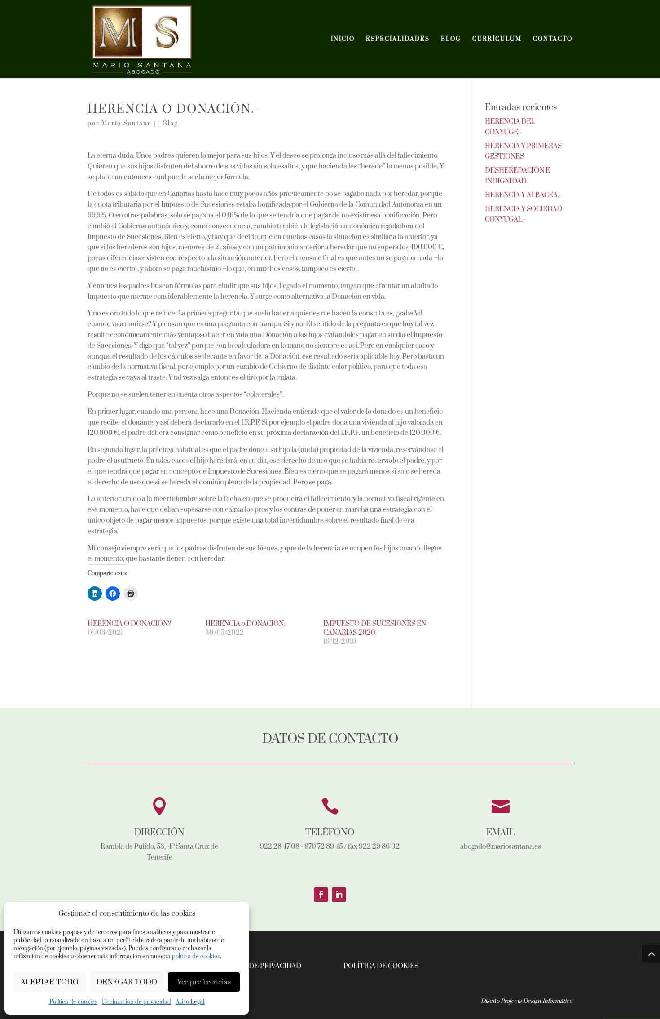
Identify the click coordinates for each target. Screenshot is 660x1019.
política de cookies (196, 956)
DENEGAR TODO (127, 982)
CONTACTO (552, 39)
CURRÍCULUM (497, 39)
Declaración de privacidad (136, 1002)
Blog (170, 123)
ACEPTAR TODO (50, 982)
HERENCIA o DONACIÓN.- (246, 624)
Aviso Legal (190, 1002)
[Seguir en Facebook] (321, 894)
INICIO (343, 39)
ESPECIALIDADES (398, 39)
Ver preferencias (204, 982)
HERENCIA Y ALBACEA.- (523, 195)
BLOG (451, 39)
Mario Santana (126, 123)
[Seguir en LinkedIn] (339, 894)
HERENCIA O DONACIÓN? (129, 624)
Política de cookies (73, 1002)
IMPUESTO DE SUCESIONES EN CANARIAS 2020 (374, 628)
